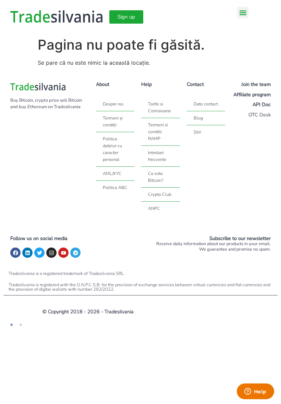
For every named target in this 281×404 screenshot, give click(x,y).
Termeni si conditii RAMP (158, 132)
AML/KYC (112, 174)
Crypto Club (159, 194)
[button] (242, 12)
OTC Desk (259, 114)
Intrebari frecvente (157, 156)
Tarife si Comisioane (159, 107)
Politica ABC (115, 188)
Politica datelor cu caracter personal (112, 149)
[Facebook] (15, 253)
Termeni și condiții (113, 121)
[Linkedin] (27, 253)
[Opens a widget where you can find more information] (255, 392)
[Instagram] (51, 253)
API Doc (262, 104)
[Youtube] (63, 253)
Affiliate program (252, 94)
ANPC (154, 208)
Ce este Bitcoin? (155, 177)
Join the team (256, 84)
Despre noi (113, 104)
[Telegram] (75, 253)
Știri (197, 132)
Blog (198, 118)
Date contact (206, 104)
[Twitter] (39, 253)
